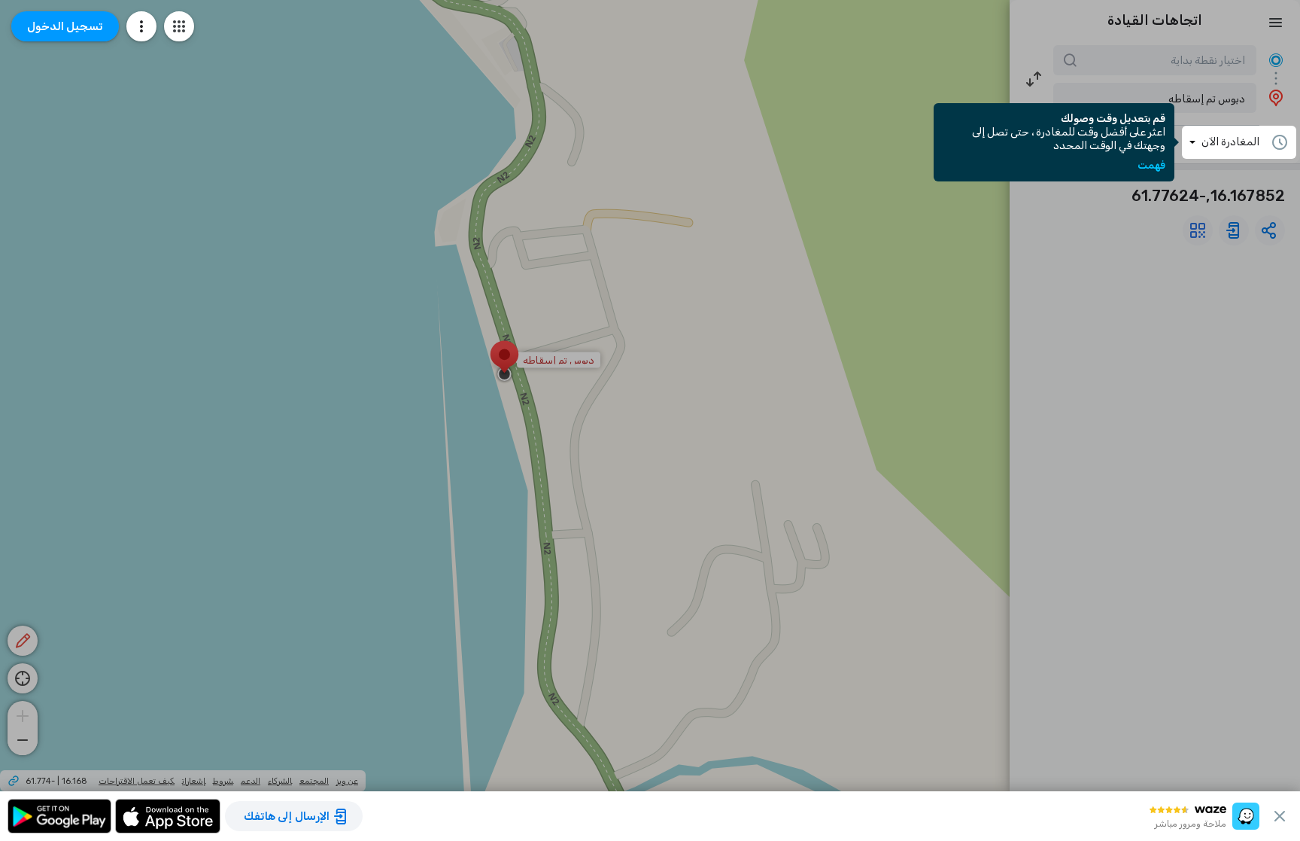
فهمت (1151, 166)
